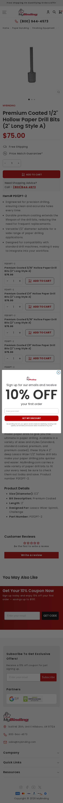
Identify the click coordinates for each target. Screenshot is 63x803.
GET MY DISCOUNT (31, 418)
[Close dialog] (58, 372)
